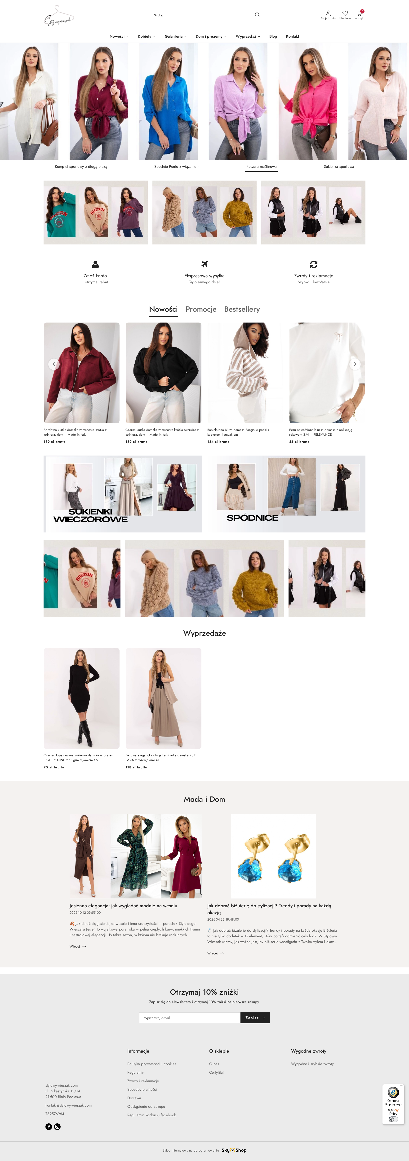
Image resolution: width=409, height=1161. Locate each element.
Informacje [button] (138, 1051)
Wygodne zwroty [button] (308, 1051)
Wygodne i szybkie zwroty (312, 1064)
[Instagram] (57, 1126)
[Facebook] (48, 1126)
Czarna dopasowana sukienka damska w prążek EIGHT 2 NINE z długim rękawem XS (78, 757)
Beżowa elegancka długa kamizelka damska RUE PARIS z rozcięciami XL (160, 757)
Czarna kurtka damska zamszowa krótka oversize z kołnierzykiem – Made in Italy (162, 432)
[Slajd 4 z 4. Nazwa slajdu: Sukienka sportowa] (204, 101)
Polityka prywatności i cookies (151, 1064)
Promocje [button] (201, 309)
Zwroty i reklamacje (143, 1081)
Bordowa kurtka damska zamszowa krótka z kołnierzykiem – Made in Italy (75, 432)
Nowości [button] (163, 309)
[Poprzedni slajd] (10, 101)
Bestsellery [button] (242, 309)
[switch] (393, 1119)
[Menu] (401, 1087)
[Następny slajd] (398, 101)
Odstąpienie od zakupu (146, 1106)
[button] (147, 37)
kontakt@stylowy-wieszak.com (68, 1105)
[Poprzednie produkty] (54, 364)
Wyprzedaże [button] (204, 633)
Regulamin (135, 1072)
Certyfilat (216, 1072)
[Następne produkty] (355, 364)
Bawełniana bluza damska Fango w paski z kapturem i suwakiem (238, 432)
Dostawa (134, 1098)
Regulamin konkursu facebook (151, 1115)
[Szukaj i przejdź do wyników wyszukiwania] (257, 15)
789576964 (54, 1114)
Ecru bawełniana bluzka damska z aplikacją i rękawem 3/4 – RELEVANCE (321, 432)
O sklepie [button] (219, 1051)
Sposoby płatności (142, 1089)
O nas (214, 1064)
